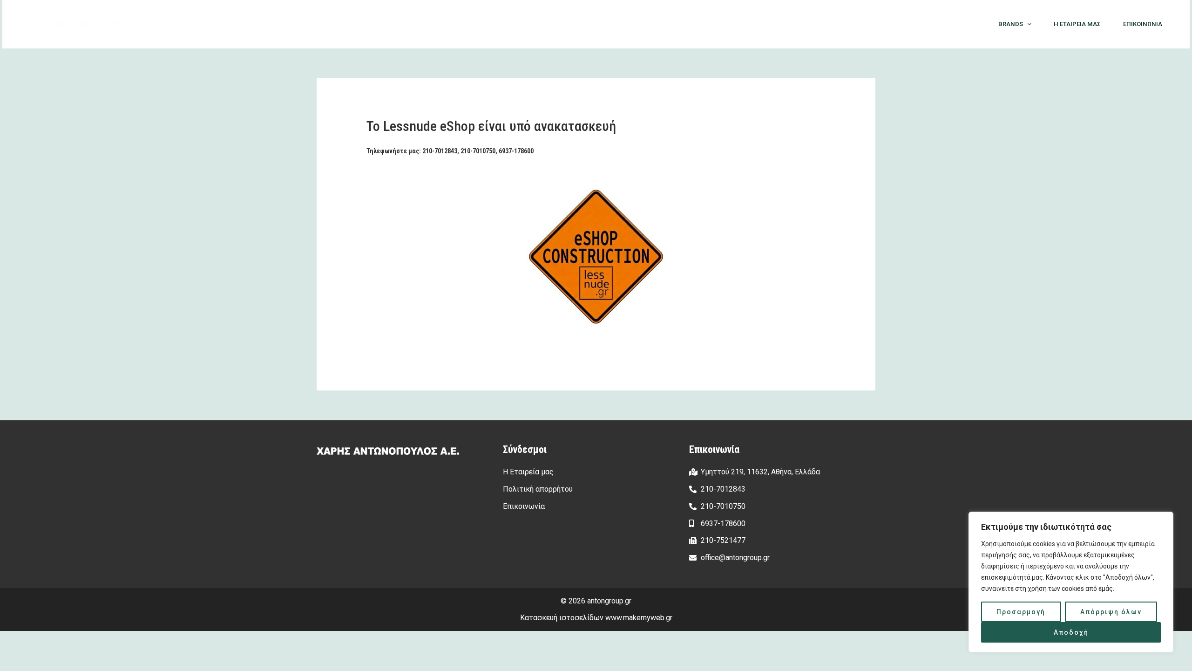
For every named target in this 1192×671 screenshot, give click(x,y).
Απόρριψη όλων (1111, 612)
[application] (1027, 24)
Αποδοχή (1071, 632)
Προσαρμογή (1020, 612)
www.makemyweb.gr (638, 617)
